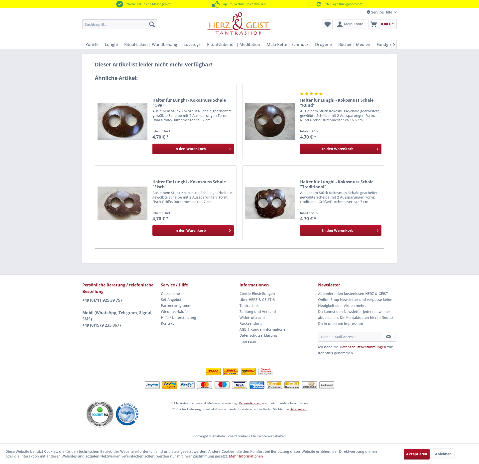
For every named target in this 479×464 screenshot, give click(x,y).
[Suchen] (152, 24)
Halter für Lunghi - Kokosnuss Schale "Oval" (189, 103)
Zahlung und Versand (258, 311)
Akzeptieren (416, 454)
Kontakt (167, 323)
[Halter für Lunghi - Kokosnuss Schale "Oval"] (122, 121)
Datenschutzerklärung (258, 335)
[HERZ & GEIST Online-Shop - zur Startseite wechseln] (238, 23)
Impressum (249, 341)
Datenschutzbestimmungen (363, 347)
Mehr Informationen (246, 456)
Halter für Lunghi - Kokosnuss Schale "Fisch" (189, 184)
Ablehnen (443, 454)
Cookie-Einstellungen (257, 293)
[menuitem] (119, 24)
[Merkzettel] (328, 24)
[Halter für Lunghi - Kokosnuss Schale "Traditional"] (270, 203)
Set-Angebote (172, 299)
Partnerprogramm (176, 305)
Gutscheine (170, 293)
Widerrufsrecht (252, 317)
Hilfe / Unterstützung (178, 317)
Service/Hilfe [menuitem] (381, 12)
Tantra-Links (250, 305)
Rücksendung (251, 323)
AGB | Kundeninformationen (264, 329)
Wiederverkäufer (175, 311)
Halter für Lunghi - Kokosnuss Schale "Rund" (336, 103)
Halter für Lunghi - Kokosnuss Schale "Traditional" (336, 184)
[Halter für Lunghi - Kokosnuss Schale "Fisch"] (122, 203)
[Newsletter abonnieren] (388, 337)
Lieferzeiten (298, 409)
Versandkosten (250, 403)
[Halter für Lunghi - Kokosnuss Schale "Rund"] (270, 121)
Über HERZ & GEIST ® (257, 299)
